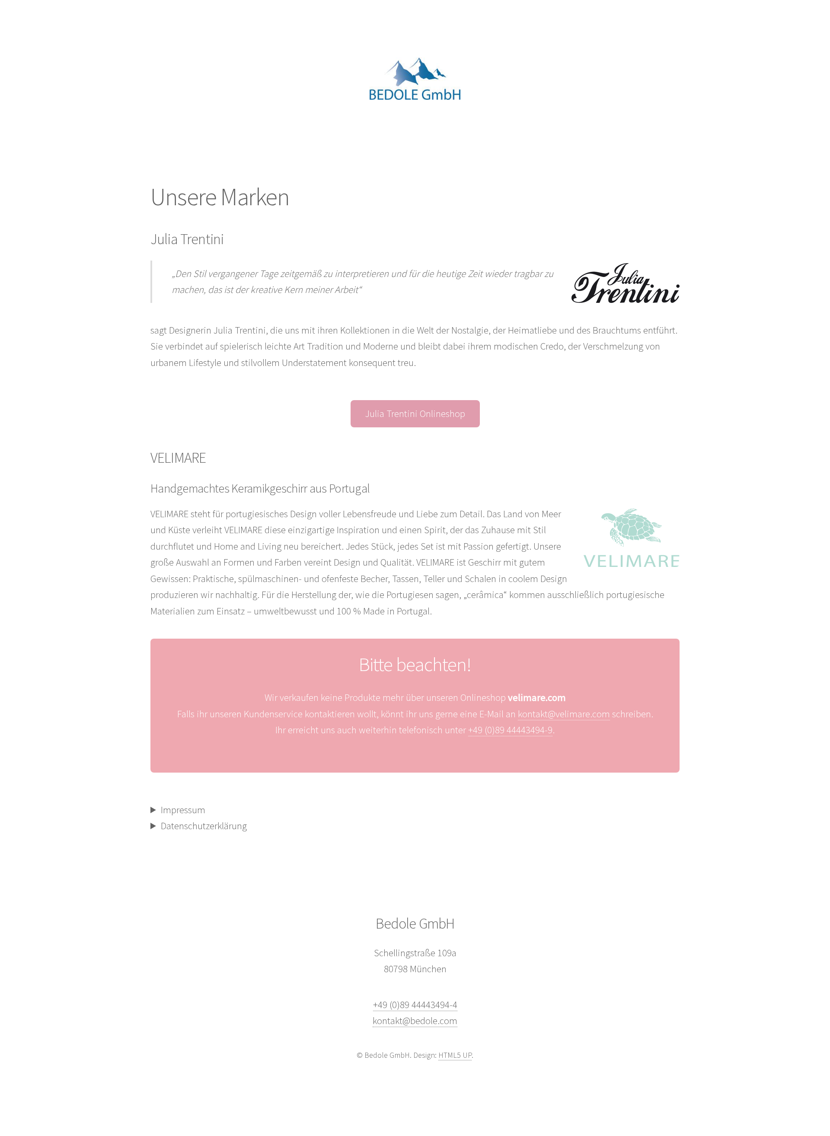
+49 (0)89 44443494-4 (415, 1005)
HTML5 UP (455, 1055)
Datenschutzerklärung (204, 826)
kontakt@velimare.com (564, 714)
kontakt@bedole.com (415, 1021)
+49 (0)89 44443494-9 (510, 730)
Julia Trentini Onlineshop (415, 413)
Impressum (183, 810)
